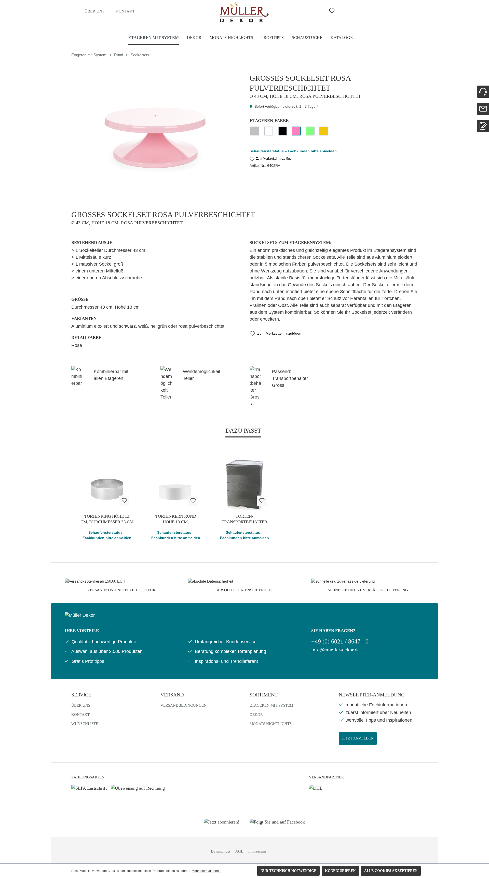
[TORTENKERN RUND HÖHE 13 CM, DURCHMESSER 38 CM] (175, 484)
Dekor (256, 714)
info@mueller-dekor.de (335, 649)
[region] (155, 128)
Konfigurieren (340, 871)
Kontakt (125, 11)
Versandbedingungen (183, 705)
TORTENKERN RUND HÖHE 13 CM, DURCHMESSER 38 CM (176, 519)
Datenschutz (221, 851)
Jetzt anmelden (357, 738)
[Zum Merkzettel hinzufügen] (124, 501)
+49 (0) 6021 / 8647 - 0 (340, 641)
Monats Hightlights (271, 724)
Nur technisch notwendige (288, 871)
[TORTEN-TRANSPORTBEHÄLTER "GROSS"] (244, 484)
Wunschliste (84, 724)
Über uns (94, 11)
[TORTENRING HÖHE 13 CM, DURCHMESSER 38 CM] (106, 484)
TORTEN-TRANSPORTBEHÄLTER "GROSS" (244, 519)
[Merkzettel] (332, 11)
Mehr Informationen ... (207, 871)
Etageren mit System (271, 705)
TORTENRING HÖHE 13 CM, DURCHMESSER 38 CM (106, 519)
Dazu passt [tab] (243, 430)
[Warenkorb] (368, 11)
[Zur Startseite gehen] (244, 12)
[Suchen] (312, 11)
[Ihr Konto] (351, 11)
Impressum (257, 851)
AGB (239, 851)
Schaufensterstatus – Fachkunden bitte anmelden (293, 151)
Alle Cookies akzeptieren (390, 871)
